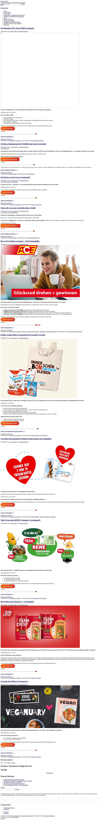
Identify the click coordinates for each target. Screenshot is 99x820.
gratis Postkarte (35, 516)
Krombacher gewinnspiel (37, 140)
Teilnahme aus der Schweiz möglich (12, 23)
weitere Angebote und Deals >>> (9, 170)
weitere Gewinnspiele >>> (7, 136)
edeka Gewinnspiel (36, 678)
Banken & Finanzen (9, 19)
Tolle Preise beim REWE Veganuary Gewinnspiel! (20, 520)
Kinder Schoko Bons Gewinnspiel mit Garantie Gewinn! (23, 335)
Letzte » (14, 762)
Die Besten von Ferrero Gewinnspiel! (15, 177)
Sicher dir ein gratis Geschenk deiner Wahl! (18, 208)
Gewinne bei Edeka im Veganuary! (14, 681)
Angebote (20, 431)
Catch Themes (15, 817)
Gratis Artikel (7, 13)
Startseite (18, 140)
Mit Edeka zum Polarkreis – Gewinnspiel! (17, 602)
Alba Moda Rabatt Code (33, 238)
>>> (24, 431)
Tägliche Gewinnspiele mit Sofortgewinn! (14, 16)
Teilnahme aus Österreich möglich (12, 22)
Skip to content (4, 1)
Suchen (2, 787)
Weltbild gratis (31, 174)
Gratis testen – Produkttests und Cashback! (14, 15)
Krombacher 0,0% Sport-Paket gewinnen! (17, 28)
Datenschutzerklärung (9, 808)
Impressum (6, 25)
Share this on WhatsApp (7, 139)
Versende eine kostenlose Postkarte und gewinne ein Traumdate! (26, 439)
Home (5, 11)
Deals (5, 18)
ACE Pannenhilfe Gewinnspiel (74, 331)
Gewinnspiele (7, 12)
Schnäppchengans (23, 31)
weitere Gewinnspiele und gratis (9, 431)
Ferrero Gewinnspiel (36, 204)
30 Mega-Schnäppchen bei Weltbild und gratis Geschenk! (23, 144)
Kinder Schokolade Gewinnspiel (47, 516)
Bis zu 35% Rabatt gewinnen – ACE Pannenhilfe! (20, 241)
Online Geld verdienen (9, 20)
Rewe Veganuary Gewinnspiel (38, 598)
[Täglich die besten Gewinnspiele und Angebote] (13, 2)
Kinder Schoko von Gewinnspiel (39, 435)
